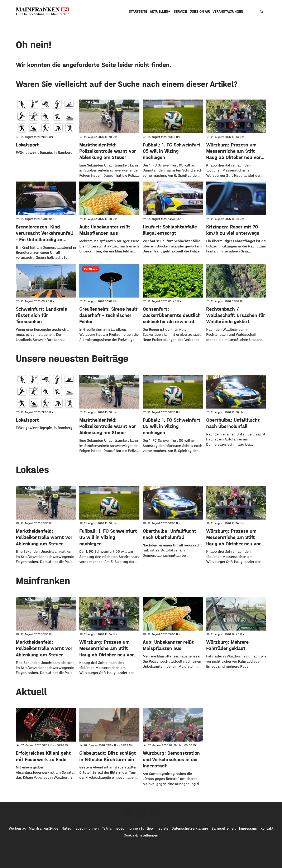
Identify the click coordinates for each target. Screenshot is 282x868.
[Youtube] (154, 814)
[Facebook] (128, 814)
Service (180, 11)
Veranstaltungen (227, 11)
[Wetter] (255, 12)
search (261, 11)
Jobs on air (200, 11)
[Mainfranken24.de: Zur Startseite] (42, 12)
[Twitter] (141, 814)
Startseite (138, 11)
